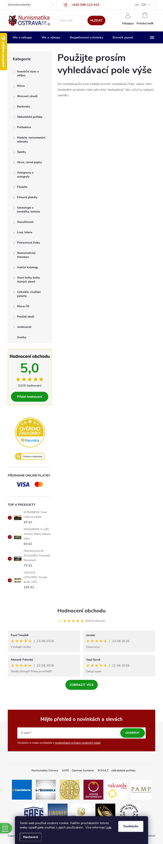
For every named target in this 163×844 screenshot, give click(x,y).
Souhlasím (130, 826)
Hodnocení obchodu (81, 610)
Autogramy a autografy (25, 174)
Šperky (21, 152)
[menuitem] (22, 37)
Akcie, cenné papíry (29, 162)
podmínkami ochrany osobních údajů (78, 743)
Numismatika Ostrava (44, 770)
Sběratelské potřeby (29, 117)
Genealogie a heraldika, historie (28, 209)
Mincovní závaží (27, 96)
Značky (21, 337)
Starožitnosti (25, 222)
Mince (21, 86)
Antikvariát (24, 327)
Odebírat (132, 733)
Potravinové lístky (28, 243)
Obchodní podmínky (19, 5)
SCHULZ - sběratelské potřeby (117, 770)
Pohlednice (24, 127)
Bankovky (23, 106)
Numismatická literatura (26, 255)
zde (108, 827)
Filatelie (22, 187)
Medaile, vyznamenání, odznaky (31, 139)
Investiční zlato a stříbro (28, 73)
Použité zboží (25, 317)
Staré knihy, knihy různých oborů (28, 280)
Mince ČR (23, 306)
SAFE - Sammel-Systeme (78, 770)
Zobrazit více (82, 685)
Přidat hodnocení (29, 397)
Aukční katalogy (27, 267)
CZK (143, 5)
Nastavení (30, 837)
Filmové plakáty (27, 197)
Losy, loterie (24, 232)
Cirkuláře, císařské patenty (29, 294)
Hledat (96, 20)
